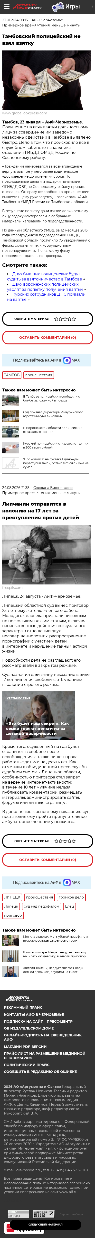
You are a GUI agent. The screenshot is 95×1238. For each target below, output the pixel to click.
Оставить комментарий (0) (47, 337)
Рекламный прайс (23, 1007)
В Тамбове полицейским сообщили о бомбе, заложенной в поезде (51, 398)
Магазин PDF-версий (25, 1046)
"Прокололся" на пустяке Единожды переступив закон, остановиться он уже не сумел (55, 463)
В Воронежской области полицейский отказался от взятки (52, 430)
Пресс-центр (60, 1021)
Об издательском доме (29, 1028)
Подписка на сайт (23, 1021)
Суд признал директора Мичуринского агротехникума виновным (53, 414)
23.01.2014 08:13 (15, 20)
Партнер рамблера (71, 1214)
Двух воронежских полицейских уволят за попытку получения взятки (45, 287)
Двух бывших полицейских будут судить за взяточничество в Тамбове (44, 276)
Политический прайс (26, 1065)
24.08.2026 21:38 (15, 487)
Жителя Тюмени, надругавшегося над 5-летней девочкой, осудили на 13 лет (53, 970)
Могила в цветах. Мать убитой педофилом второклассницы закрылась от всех (55, 938)
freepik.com (12, 587)
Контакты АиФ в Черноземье (34, 1014)
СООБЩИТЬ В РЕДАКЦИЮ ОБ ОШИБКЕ (40, 1071)
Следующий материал (45, 1224)
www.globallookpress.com (24, 113)
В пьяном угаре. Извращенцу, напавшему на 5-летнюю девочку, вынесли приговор (54, 954)
